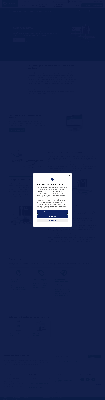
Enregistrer (52, 220)
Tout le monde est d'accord (52, 212)
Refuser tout (52, 216)
